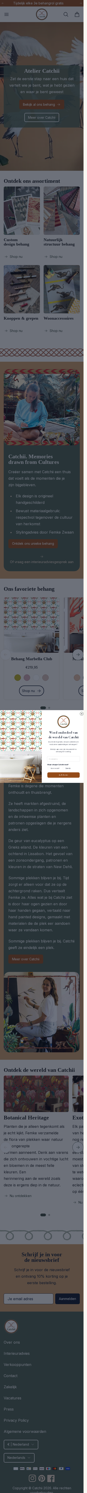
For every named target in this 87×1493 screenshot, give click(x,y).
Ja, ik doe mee (63, 775)
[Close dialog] (81, 713)
